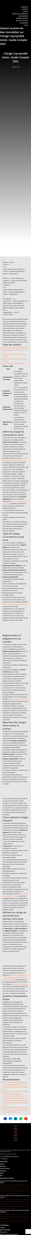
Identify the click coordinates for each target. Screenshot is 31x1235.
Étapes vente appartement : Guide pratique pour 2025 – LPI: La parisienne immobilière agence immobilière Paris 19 (15, 1109)
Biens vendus (23, 16)
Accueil (2, 1164)
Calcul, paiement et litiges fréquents (13, 363)
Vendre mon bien (22, 18)
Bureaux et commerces (20, 14)
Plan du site (3, 1232)
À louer (25, 11)
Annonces (24, 7)
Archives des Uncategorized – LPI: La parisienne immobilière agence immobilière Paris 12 (15, 977)
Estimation (24, 23)
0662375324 (4, 1158)
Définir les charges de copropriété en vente (15, 347)
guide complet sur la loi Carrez (19, 699)
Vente (1, 1173)
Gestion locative (22, 20)
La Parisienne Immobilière (20, 984)
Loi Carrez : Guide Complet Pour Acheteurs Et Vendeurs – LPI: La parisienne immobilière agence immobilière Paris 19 (15, 1093)
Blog (26, 25)
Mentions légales (5, 1229)
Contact (2, 1227)
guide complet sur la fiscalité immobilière (15, 604)
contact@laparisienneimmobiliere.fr (11, 1156)
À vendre (25, 9)
